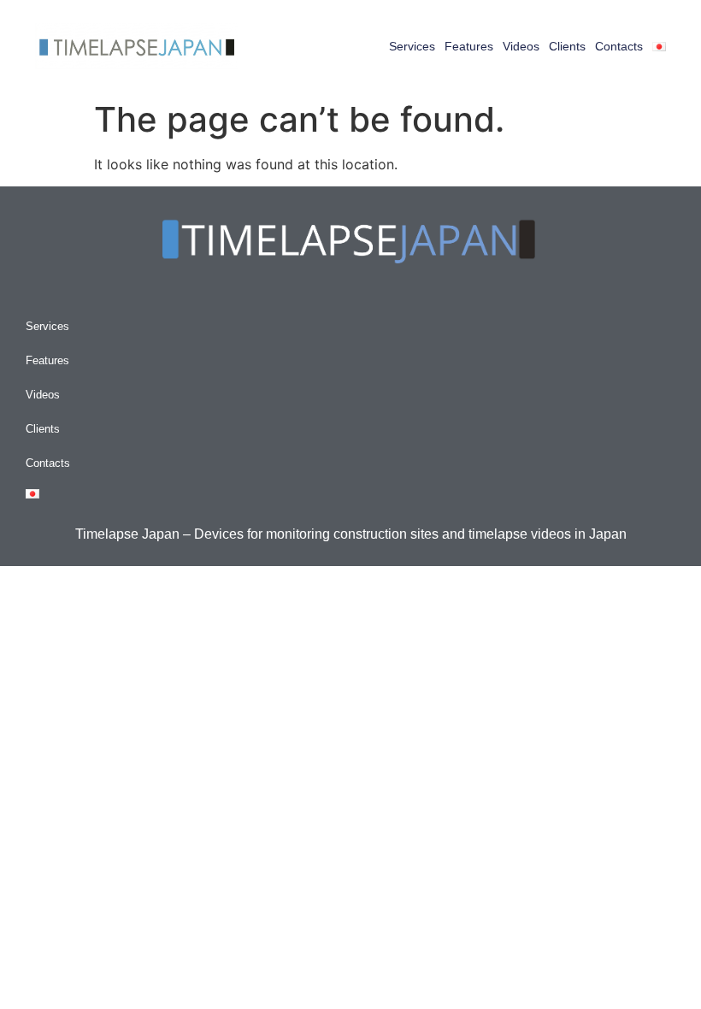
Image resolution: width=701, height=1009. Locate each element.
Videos (521, 46)
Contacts (619, 46)
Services (412, 46)
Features (469, 46)
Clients (567, 46)
